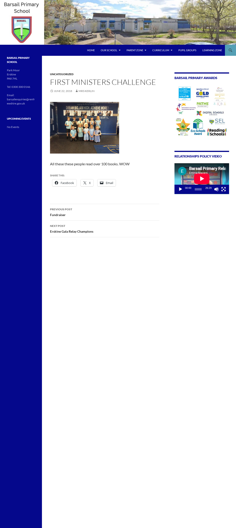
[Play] (180, 189)
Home (91, 50)
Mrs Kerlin (86, 91)
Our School (109, 50)
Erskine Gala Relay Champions (71, 228)
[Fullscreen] (223, 189)
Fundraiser (61, 212)
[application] (201, 178)
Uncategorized (62, 74)
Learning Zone (212, 50)
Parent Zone (135, 50)
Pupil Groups (187, 50)
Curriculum (160, 50)
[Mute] (216, 189)
